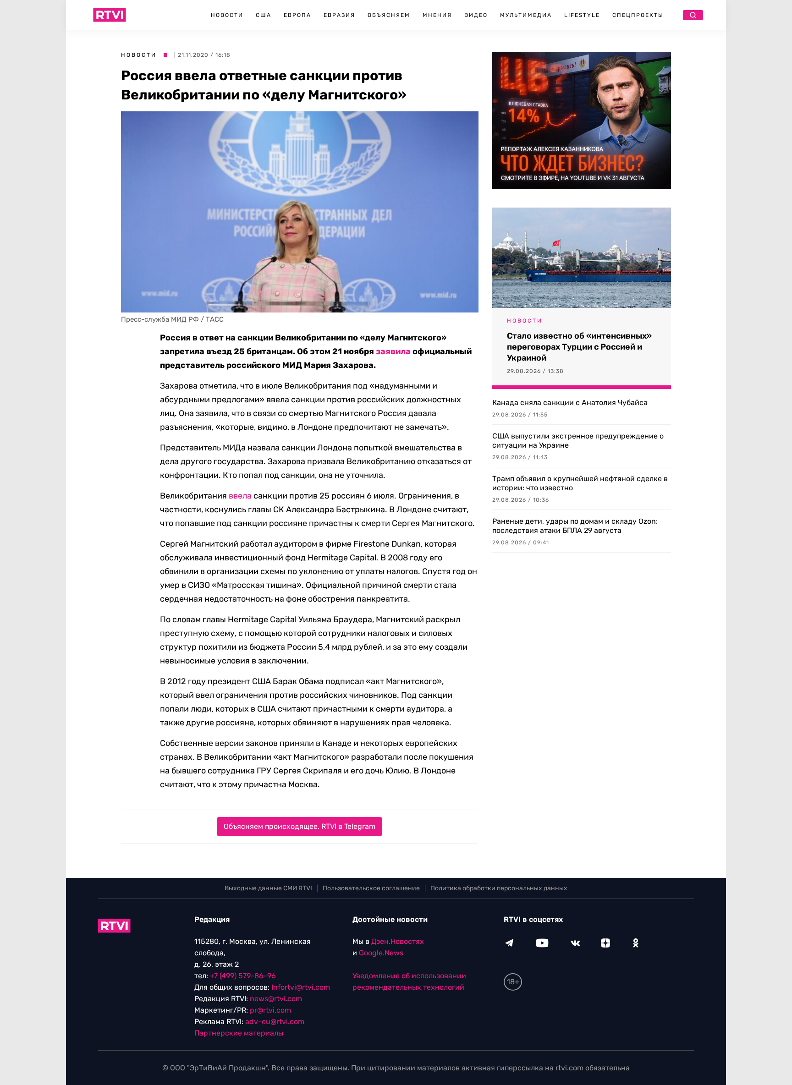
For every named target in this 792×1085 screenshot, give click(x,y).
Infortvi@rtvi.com (300, 987)
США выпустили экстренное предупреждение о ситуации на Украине (578, 440)
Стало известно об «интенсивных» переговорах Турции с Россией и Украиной (579, 347)
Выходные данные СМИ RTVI (268, 888)
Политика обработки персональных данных (498, 888)
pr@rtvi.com (270, 1010)
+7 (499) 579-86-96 (243, 975)
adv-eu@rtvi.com (274, 1021)
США (263, 15)
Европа (297, 15)
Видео (476, 15)
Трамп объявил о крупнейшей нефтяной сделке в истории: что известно (580, 483)
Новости (227, 15)
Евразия (339, 15)
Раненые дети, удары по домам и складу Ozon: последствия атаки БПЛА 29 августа (575, 526)
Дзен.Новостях (397, 941)
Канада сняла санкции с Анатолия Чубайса (570, 402)
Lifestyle (582, 15)
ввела (240, 496)
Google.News (381, 952)
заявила (393, 351)
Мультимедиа (526, 15)
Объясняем (389, 15)
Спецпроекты (638, 15)
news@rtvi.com (276, 998)
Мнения (437, 15)
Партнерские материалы (238, 1033)
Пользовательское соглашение (371, 888)
